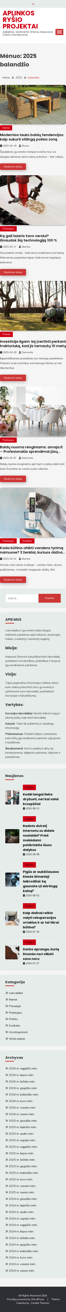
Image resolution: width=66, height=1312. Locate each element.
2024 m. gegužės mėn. (23, 1244)
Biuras (25, 145)
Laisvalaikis (16, 993)
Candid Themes (40, 1303)
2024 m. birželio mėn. (22, 1238)
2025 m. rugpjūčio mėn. (23, 1146)
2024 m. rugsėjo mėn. (22, 1218)
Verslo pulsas (17, 1038)
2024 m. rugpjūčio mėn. (23, 1225)
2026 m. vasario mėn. (22, 1107)
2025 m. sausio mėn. (22, 1192)
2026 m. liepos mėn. (21, 1075)
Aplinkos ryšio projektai (20, 20)
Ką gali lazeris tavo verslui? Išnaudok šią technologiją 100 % (29, 238)
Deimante (27, 352)
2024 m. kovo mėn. (21, 1257)
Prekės (6, 334)
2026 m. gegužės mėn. (23, 1088)
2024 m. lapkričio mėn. (23, 1205)
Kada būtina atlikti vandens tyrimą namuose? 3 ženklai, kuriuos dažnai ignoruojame (32, 552)
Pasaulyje (15, 1006)
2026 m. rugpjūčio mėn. (23, 1068)
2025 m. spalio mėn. (21, 1133)
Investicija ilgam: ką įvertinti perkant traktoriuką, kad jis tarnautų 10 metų (33, 343)
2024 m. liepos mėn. (21, 1231)
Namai (6, 127)
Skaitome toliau (13, 166)
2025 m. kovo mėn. (21, 1179)
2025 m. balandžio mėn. (24, 1172)
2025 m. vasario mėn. (22, 1186)
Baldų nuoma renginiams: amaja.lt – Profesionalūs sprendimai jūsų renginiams (31, 451)
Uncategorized (18, 1032)
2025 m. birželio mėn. (22, 1159)
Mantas (26, 246)
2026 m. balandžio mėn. (24, 1094)
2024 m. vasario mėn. (22, 1264)
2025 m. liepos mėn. (21, 1153)
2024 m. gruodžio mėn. (23, 1199)
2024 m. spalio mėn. (21, 1212)
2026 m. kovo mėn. (21, 1101)
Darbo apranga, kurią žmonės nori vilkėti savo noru (41, 954)
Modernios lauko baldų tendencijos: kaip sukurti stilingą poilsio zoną (32, 137)
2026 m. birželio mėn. (22, 1081)
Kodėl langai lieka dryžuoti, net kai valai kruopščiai (41, 799)
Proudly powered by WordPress (26, 1299)
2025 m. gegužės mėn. (23, 1166)
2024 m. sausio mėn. (22, 1270)
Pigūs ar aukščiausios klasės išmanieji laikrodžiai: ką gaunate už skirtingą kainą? (41, 881)
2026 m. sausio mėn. (22, 1114)
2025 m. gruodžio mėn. (23, 1120)
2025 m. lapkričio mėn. (23, 1127)
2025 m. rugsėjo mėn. (22, 1140)
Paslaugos (8, 228)
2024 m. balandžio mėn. (24, 1251)
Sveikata (27, 540)
